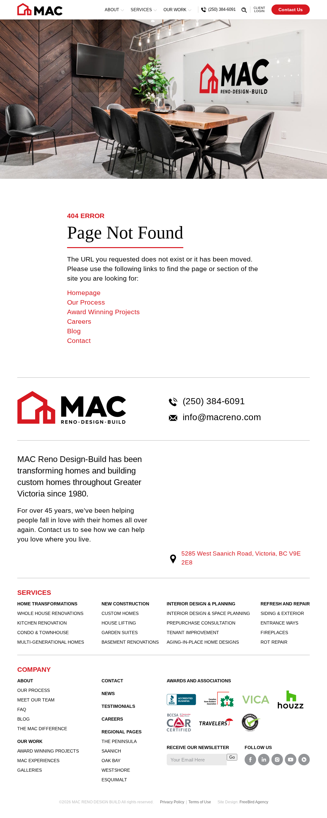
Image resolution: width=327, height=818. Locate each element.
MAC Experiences (38, 760)
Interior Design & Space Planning (208, 613)
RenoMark (251, 722)
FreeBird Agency (254, 802)
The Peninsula (119, 741)
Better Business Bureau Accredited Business (181, 699)
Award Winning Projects (103, 311)
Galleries (29, 770)
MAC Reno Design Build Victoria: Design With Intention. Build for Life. (40, 9)
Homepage (84, 292)
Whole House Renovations (50, 613)
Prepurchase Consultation (201, 622)
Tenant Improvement (193, 632)
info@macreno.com (222, 417)
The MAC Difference (42, 728)
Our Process (86, 302)
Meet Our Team (36, 699)
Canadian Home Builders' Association (219, 700)
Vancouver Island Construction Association (256, 699)
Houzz (291, 699)
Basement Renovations (130, 642)
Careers (79, 321)
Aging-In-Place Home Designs (203, 642)
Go (232, 757)
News (108, 693)
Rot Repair (274, 642)
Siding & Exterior (282, 613)
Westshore (116, 770)
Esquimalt (114, 779)
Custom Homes (120, 613)
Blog (74, 331)
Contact (79, 340)
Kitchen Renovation (42, 622)
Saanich (111, 751)
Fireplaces (274, 632)
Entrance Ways (279, 622)
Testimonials (118, 706)
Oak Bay (111, 760)
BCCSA (179, 722)
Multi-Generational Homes (50, 642)
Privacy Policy (172, 802)
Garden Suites (120, 632)
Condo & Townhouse (43, 632)
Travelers (216, 721)
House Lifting (119, 622)
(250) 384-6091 (214, 401)
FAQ (21, 709)
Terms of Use (199, 802)
